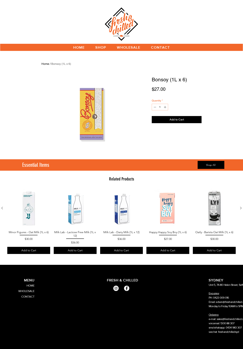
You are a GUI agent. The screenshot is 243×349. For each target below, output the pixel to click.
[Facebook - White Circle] (126, 288)
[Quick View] (28, 208)
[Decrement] (154, 107)
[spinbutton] (160, 107)
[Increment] (165, 107)
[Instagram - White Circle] (116, 288)
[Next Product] (241, 208)
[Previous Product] (2, 208)
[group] (121, 221)
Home (45, 63)
